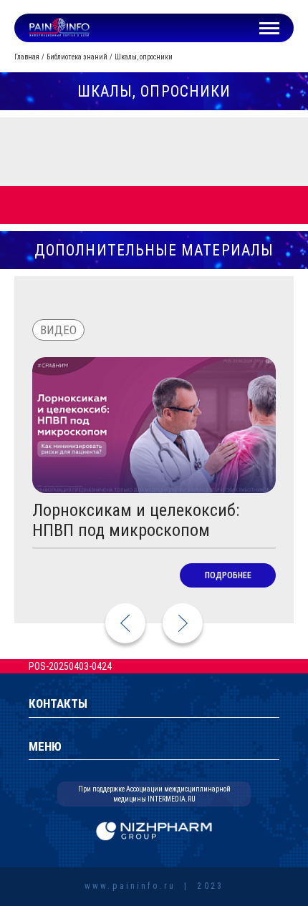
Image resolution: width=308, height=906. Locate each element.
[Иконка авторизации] (235, 28)
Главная (26, 57)
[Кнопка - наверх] (259, 843)
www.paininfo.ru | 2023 (154, 886)
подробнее (228, 575)
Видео (58, 330)
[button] (183, 623)
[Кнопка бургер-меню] (269, 28)
